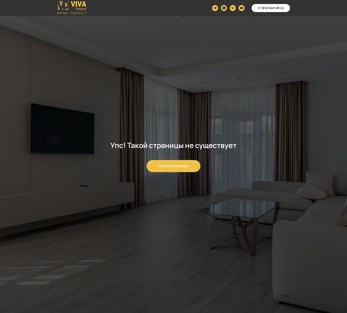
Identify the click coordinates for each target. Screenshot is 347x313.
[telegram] (215, 8)
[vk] (233, 8)
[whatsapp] (224, 8)
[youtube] (242, 8)
